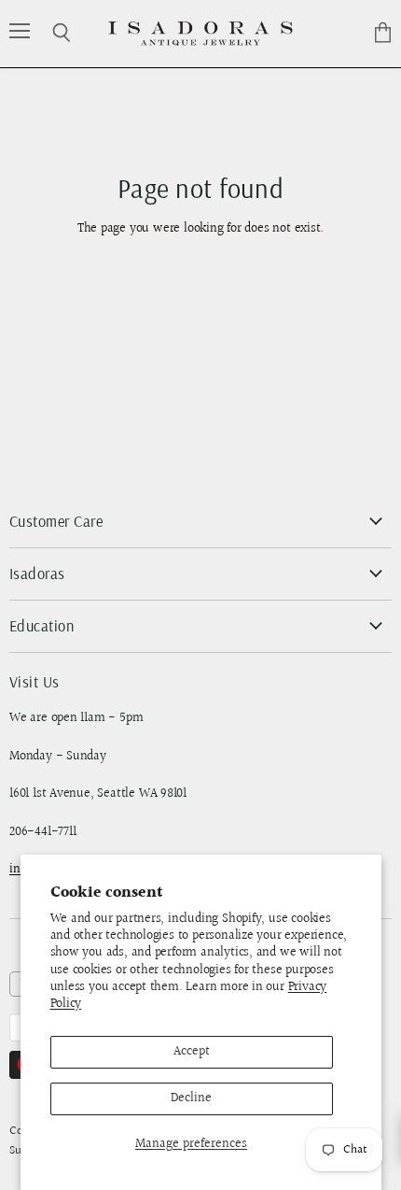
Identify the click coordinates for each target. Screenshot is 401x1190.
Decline (191, 1098)
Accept (191, 1051)
